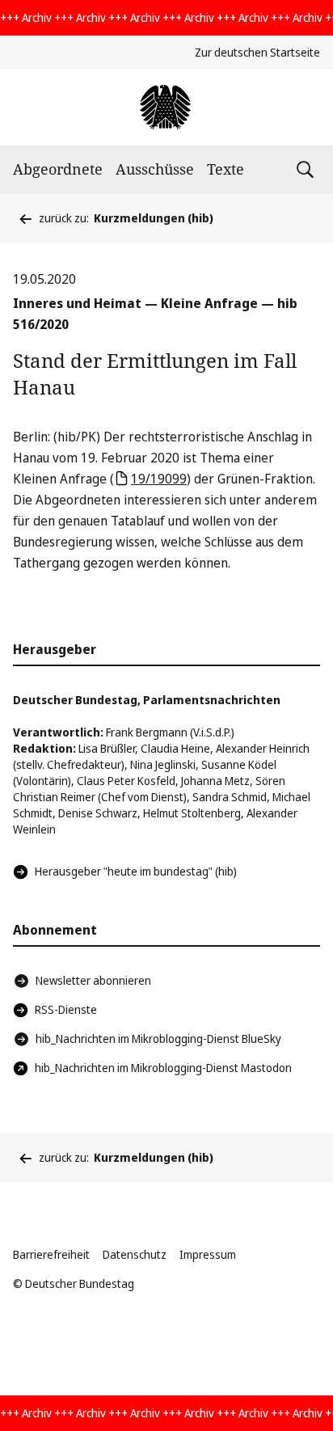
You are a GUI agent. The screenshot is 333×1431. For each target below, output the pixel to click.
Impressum (207, 1254)
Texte (225, 169)
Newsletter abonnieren (93, 980)
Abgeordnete (58, 169)
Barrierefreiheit (51, 1254)
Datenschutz (134, 1254)
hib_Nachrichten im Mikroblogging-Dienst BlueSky (158, 1038)
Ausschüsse (155, 169)
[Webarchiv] (166, 107)
